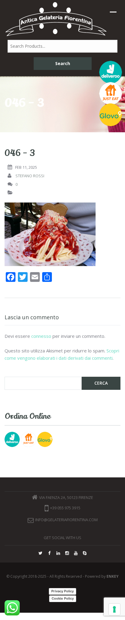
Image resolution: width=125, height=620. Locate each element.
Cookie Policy (63, 598)
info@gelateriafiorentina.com (66, 519)
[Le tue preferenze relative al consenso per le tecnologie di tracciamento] (114, 609)
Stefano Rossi (29, 175)
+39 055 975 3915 (65, 508)
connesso (41, 336)
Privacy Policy (62, 591)
